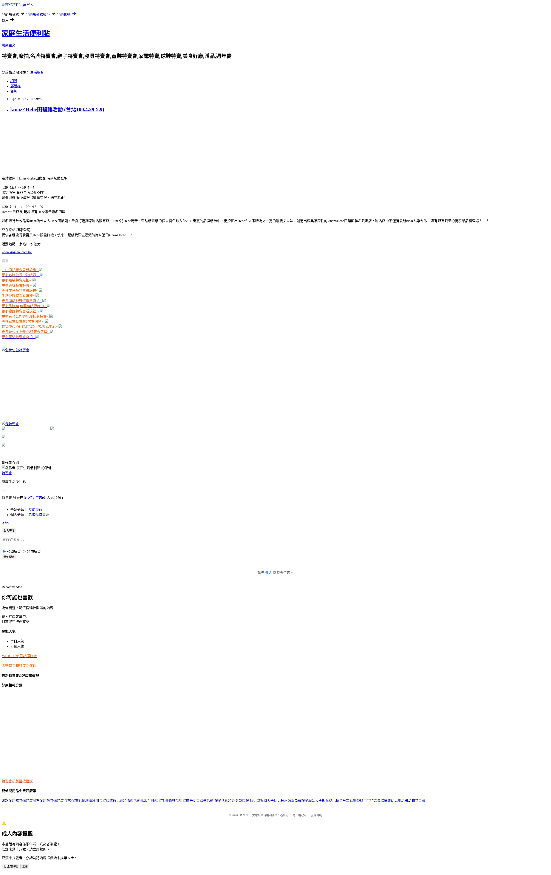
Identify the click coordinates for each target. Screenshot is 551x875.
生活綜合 (37, 72)
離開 (25, 866)
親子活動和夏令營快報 (231, 801)
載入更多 (9, 530)
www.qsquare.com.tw (17, 252)
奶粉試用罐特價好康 (17, 801)
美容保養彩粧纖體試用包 (83, 801)
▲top (5, 522)
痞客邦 (29, 497)
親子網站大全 (311, 801)
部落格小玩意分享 (336, 801)
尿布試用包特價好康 (48, 801)
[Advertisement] (34, 144)
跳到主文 (8, 45)
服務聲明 (316, 815)
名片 (13, 91)
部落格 (15, 86)
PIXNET (243, 815)
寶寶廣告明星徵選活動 (196, 801)
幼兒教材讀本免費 (287, 801)
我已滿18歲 (10, 866)
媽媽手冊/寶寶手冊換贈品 (159, 801)
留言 (38, 497)
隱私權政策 (300, 815)
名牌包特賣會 (38, 515)
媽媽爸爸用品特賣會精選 (368, 801)
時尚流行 (35, 509)
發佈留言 (9, 557)
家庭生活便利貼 (26, 33)
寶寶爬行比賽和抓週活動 (121, 801)
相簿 (13, 81)
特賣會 (7, 473)
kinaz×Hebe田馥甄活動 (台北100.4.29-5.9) (57, 109)
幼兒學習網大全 (262, 801)
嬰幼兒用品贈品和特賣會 (406, 801)
